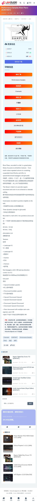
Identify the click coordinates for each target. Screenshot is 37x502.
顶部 (33, 500)
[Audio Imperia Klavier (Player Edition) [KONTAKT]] (7, 391)
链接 (13, 345)
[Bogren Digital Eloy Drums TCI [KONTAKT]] (7, 360)
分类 (11, 500)
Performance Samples (26, 337)
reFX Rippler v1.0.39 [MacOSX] (23, 474)
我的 (26, 500)
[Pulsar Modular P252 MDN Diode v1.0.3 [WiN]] (8, 439)
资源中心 (17, 18)
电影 (10, 340)
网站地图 (24, 490)
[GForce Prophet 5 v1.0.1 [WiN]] (8, 448)
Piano (5, 340)
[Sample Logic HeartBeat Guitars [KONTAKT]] (7, 381)
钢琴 (15, 340)
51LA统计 (30, 490)
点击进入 (19, 137)
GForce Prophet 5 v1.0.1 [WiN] (23, 445)
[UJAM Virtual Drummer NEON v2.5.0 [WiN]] (8, 468)
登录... (5, 403)
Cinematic (6, 337)
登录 (30, 3)
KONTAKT (3, 13)
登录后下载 (18, 62)
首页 (11, 18)
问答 (18, 500)
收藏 (6, 345)
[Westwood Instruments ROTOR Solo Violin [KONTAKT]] (7, 370)
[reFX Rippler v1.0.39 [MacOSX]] (8, 477)
